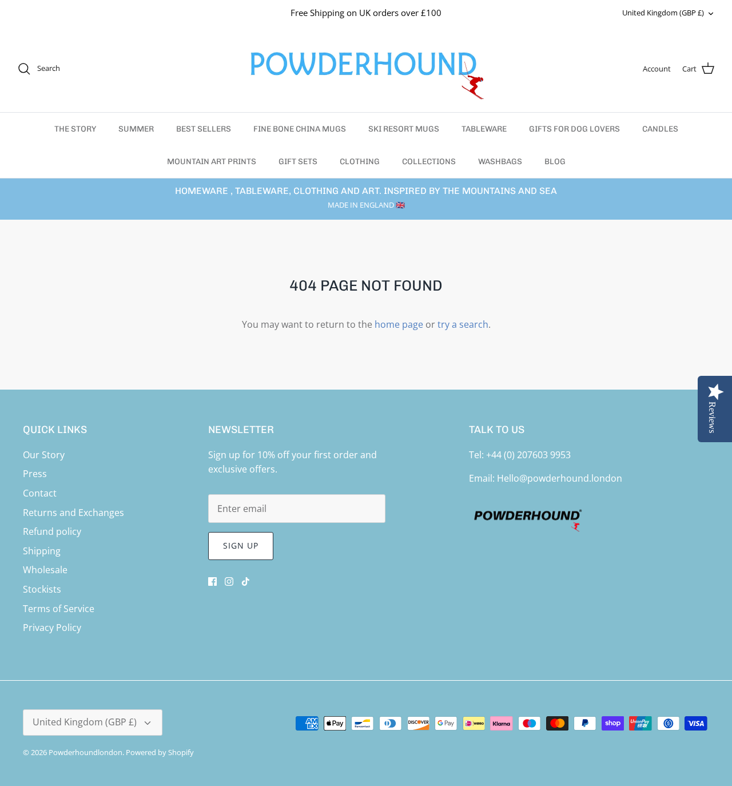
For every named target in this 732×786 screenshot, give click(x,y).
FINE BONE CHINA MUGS (299, 129)
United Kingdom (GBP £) (663, 12)
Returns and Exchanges (73, 512)
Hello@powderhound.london (559, 478)
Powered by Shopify (160, 752)
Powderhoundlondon (85, 752)
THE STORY (75, 129)
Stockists (42, 589)
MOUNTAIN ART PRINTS (211, 161)
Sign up (241, 545)
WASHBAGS (500, 161)
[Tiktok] (245, 581)
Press (35, 473)
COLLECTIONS (429, 161)
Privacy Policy (52, 627)
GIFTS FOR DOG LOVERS (574, 129)
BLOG (555, 161)
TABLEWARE (484, 129)
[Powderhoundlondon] (366, 69)
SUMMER (136, 129)
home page (399, 324)
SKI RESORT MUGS (403, 129)
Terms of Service (58, 608)
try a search (462, 324)
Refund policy (52, 531)
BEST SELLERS (203, 129)
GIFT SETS (298, 161)
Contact (40, 493)
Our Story (44, 454)
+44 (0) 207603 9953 (528, 454)
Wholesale (45, 569)
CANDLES (660, 129)
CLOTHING (360, 161)
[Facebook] (212, 581)
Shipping (42, 551)
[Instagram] (229, 581)
